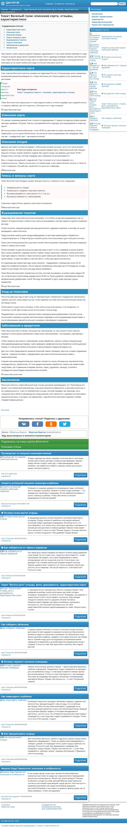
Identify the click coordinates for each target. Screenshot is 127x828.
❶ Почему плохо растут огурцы (19, 512)
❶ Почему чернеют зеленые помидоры (24, 661)
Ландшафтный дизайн (102, 22)
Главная (49, 3)
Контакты (70, 3)
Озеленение (97, 14)
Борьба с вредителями (102, 16)
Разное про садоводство (103, 25)
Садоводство (6, 476)
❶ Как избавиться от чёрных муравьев (24, 547)
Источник (5, 410)
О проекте (59, 3)
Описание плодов (13, 35)
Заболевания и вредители (17, 45)
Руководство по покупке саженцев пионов (26, 453)
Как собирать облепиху (15, 624)
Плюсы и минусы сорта (16, 37)
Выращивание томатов (16, 40)
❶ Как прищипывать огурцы (18, 733)
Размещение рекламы (51, 807)
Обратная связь (8, 807)
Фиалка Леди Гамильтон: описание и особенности (31, 768)
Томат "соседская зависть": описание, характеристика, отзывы (46, 92)
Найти (122, 4)
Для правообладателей (52, 809)
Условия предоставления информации (18, 825)
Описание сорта (13, 32)
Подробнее (80, 475)
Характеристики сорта (16, 30)
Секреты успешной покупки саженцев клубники (29, 483)
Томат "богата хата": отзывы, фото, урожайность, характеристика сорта (43, 584)
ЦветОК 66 (12, 2)
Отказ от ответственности (48, 825)
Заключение (11, 48)
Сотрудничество (49, 805)
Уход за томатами (14, 42)
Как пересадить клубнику (16, 696)
